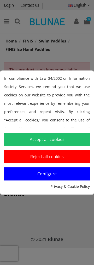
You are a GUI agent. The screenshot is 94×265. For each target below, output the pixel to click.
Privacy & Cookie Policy (70, 186)
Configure (47, 174)
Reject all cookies (47, 156)
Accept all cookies (47, 139)
